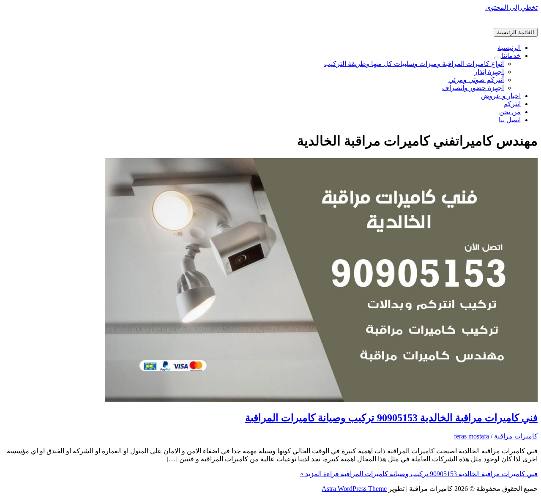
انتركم (512, 103)
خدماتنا (511, 55)
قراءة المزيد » (419, 473)
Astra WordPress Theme (354, 488)
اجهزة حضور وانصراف (473, 87)
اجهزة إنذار (489, 71)
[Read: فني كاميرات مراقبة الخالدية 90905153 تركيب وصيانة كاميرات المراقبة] (321, 399)
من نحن (510, 111)
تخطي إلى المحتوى (511, 7)
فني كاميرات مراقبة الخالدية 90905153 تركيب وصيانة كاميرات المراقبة (391, 417)
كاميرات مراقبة (516, 436)
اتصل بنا (510, 119)
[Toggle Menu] (498, 58)
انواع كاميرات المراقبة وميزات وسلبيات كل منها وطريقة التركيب (414, 63)
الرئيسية (509, 47)
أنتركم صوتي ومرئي (476, 79)
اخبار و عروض (501, 95)
